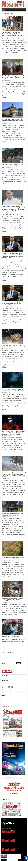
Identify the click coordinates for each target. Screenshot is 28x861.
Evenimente (4, 478)
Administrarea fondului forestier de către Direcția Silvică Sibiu (12, 514)
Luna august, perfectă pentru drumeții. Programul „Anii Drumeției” (13, 165)
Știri (3, 36)
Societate (4, 80)
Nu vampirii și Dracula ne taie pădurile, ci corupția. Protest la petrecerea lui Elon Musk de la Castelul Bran (13, 433)
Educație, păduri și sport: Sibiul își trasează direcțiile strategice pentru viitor (12, 121)
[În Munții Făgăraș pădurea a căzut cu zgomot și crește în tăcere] (12, 548)
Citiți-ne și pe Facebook (7, 652)
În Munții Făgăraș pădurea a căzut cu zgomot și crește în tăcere (13, 558)
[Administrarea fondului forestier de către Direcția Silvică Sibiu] (12, 506)
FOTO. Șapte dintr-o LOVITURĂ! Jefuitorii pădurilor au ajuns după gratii (13, 346)
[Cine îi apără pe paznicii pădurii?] (12, 627)
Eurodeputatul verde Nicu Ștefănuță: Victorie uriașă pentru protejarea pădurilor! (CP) (12, 303)
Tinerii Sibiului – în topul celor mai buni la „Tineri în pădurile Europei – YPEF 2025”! (14, 77)
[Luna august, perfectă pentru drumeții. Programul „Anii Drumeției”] (12, 155)
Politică (3, 212)
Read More (4, 54)
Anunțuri (3, 167)
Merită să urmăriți (6, 699)
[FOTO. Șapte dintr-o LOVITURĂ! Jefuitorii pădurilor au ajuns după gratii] (12, 336)
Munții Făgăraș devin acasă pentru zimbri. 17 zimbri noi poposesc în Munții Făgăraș (12, 599)
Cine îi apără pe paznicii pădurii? (11, 636)
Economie (4, 516)
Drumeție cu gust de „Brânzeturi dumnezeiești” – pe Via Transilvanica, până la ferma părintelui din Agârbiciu (13, 34)
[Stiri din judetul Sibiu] (13, 4)
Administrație (4, 123)
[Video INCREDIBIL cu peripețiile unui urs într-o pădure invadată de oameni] (12, 380)
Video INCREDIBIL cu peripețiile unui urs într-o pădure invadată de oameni (13, 390)
